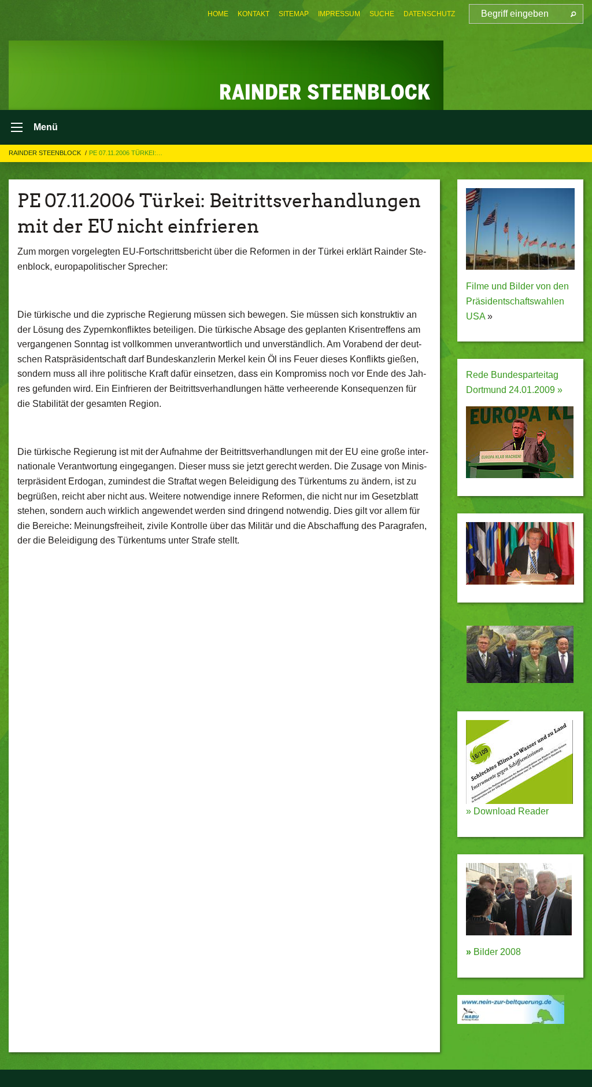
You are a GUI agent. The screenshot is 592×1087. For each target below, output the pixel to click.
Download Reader (510, 811)
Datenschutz (429, 14)
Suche (381, 14)
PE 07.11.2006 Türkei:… (125, 152)
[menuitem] (218, 14)
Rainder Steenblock (46, 152)
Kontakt (253, 14)
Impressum (339, 14)
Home (218, 14)
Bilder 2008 (493, 952)
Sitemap (294, 14)
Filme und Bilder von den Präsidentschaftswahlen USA (517, 301)
